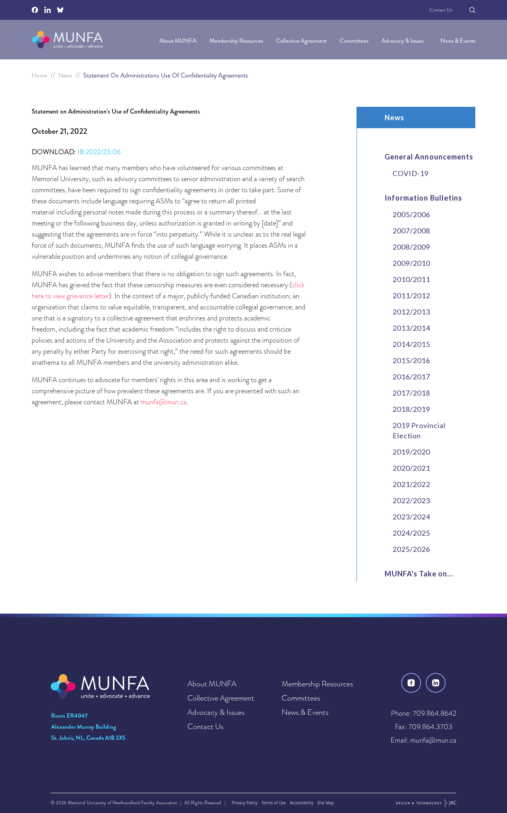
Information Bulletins (423, 197)
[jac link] (426, 803)
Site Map (325, 802)
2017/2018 (411, 392)
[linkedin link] (436, 683)
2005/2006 (411, 214)
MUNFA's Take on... (419, 573)
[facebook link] (411, 683)
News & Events (457, 41)
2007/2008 (411, 230)
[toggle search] (472, 10)
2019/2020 (411, 451)
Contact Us (441, 10)
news (65, 75)
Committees (355, 40)
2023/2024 (411, 516)
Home (39, 75)
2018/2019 (411, 409)
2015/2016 (411, 360)
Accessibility (301, 802)
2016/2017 (411, 376)
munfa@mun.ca (164, 402)
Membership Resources (237, 40)
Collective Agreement (302, 40)
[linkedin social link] (47, 10)
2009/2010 (411, 263)
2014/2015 (411, 344)
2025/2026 (411, 549)
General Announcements (429, 156)
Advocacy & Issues (403, 40)
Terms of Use (273, 802)
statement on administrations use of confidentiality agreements (165, 75)
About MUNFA (178, 40)
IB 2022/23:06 (99, 152)
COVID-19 (411, 173)
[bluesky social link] (60, 10)
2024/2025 (411, 533)
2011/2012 (411, 295)
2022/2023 (411, 500)
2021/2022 (411, 484)
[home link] (67, 39)
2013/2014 (411, 328)
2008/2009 (411, 247)
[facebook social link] (35, 10)
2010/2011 (411, 279)
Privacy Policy (244, 802)
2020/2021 (411, 468)
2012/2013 (411, 311)
